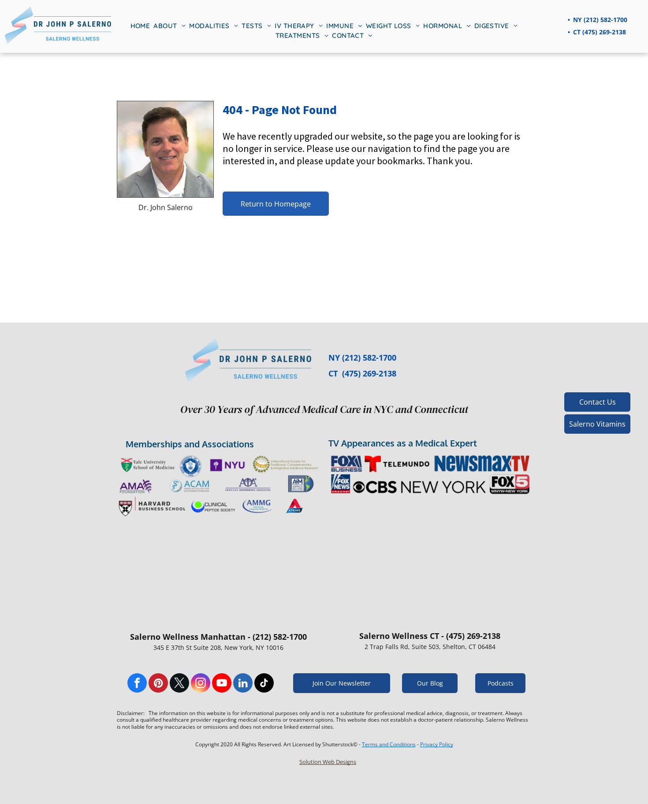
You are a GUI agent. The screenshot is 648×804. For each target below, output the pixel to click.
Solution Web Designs (327, 762)
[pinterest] (158, 684)
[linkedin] (243, 684)
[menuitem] (140, 26)
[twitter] (179, 684)
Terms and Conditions (389, 744)
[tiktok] (264, 684)
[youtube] (221, 684)
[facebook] (137, 684)
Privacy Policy (436, 744)
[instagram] (200, 684)
